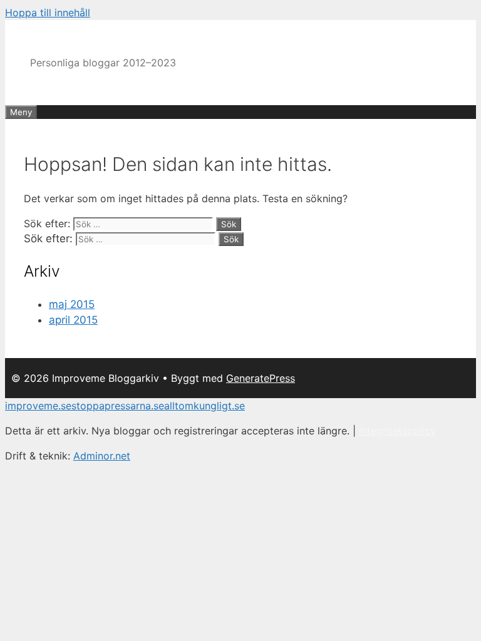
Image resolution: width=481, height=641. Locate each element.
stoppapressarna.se (117, 405)
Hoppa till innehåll (47, 12)
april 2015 (73, 320)
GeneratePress (260, 378)
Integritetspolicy (397, 430)
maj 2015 (72, 304)
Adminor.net (101, 455)
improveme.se (38, 405)
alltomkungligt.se (204, 405)
